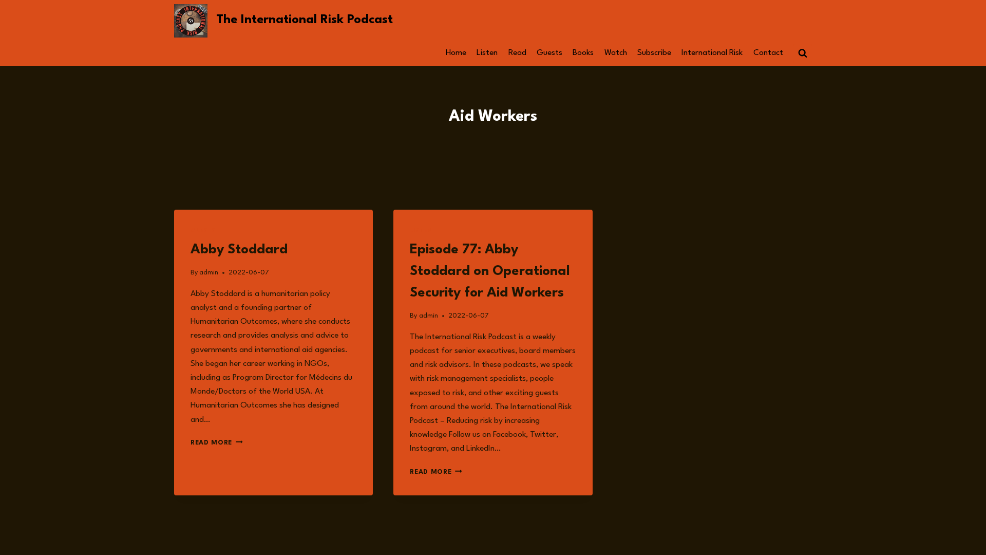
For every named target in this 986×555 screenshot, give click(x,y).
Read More (217, 442)
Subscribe (654, 53)
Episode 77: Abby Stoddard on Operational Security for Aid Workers (490, 271)
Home (456, 53)
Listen (487, 53)
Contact (768, 53)
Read (517, 53)
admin (208, 272)
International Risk (712, 53)
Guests (549, 53)
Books (583, 53)
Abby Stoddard (239, 249)
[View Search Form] (802, 53)
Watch (615, 53)
